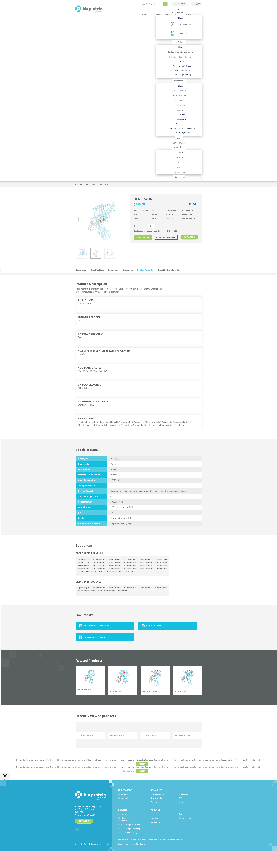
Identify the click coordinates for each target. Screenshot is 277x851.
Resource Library (157, 798)
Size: (136, 214)
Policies (182, 802)
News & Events (185, 818)
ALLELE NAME (85, 300)
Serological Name (89, 317)
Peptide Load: (171, 210)
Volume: (137, 218)
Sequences (113, 270)
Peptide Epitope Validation (129, 825)
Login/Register (182, 4)
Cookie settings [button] (128, 764)
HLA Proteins (125, 790)
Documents (127, 270)
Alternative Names (89, 368)
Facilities (154, 818)
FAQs (181, 798)
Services (122, 810)
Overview (122, 814)
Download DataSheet (166, 237)
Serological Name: (141, 210)
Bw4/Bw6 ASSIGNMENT (91, 334)
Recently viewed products (170, 270)
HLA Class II (123, 798)
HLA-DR (144, 14)
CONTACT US (189, 237)
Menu (177, 9)
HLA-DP (188, 14)
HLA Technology (157, 794)
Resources (156, 790)
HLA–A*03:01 (149, 691)
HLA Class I (84, 184)
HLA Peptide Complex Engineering (127, 819)
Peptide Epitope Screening (129, 828)
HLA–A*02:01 (117, 691)
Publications (156, 802)
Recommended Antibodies (94, 401)
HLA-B (94, 184)
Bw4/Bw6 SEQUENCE (89, 385)
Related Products (145, 270)
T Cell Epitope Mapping (127, 832)
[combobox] (153, 4)
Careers (182, 814)
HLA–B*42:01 (84, 689)
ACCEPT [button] (142, 764)
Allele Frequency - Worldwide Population (104, 351)
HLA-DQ (166, 14)
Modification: (171, 214)
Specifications (97, 270)
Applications (86, 418)
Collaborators (156, 822)
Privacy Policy (123, 844)
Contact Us (84, 821)
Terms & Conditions (138, 844)
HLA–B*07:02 (182, 691)
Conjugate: (170, 218)
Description (81, 270)
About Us (155, 810)
